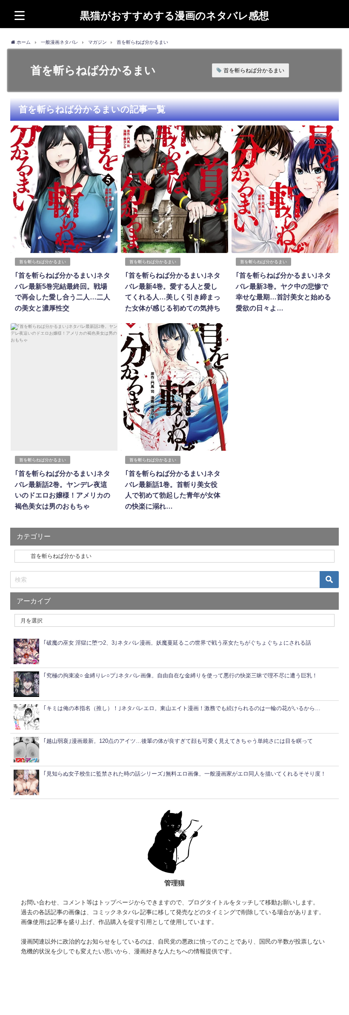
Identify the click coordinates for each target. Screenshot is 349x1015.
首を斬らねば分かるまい (253, 70)
